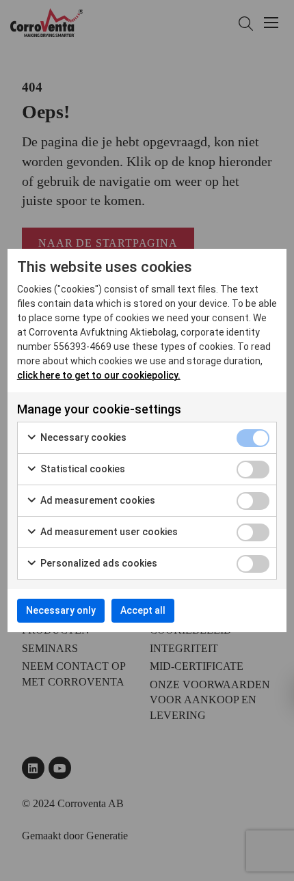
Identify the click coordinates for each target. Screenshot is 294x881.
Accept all (142, 610)
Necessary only (61, 610)
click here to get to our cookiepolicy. (99, 375)
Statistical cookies (81, 468)
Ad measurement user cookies (108, 531)
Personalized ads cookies (97, 563)
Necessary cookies (82, 437)
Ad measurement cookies (96, 500)
